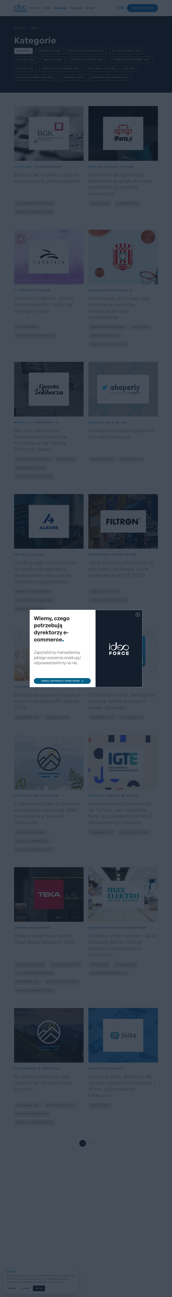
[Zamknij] (137, 614)
